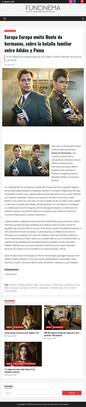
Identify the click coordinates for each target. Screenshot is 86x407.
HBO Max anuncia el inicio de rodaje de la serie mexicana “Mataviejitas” (61, 334)
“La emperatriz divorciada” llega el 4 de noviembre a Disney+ (19, 370)
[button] (4, 18)
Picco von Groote (70, 288)
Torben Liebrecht (11, 291)
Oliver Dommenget (56, 288)
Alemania (13, 285)
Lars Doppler (23, 288)
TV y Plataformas (10, 31)
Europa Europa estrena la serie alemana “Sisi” (22, 332)
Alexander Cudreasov (25, 285)
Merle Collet (34, 288)
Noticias (9, 327)
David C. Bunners (45, 285)
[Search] (83, 18)
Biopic (36, 285)
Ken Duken (14, 288)
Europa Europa (58, 285)
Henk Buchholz (70, 285)
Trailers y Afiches (18, 364)
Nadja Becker (43, 288)
